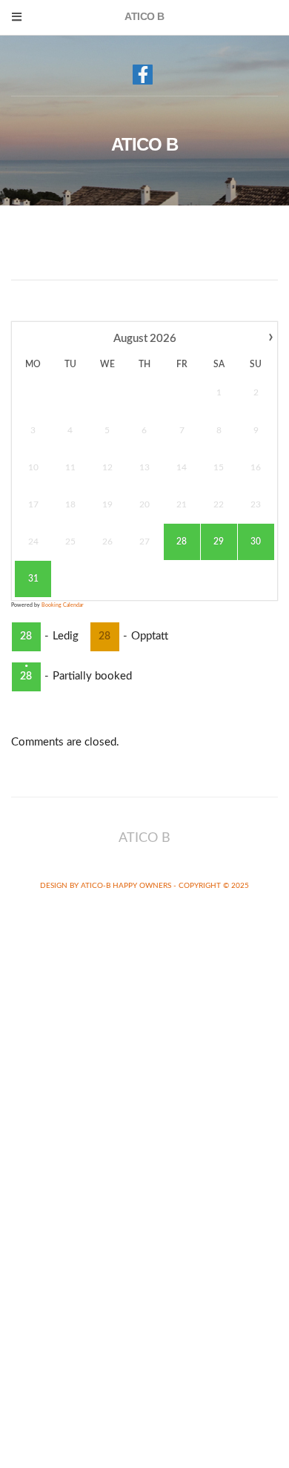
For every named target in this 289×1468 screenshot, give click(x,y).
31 (33, 578)
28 (181, 541)
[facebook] (143, 75)
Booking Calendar (62, 605)
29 (218, 541)
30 (255, 541)
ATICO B (144, 144)
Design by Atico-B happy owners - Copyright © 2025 (144, 885)
